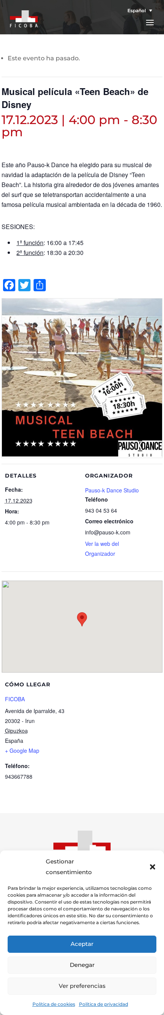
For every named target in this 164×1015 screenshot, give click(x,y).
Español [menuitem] (136, 10)
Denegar (82, 964)
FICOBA (15, 699)
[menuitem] (137, 10)
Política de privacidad (103, 1004)
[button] (152, 867)
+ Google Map (22, 750)
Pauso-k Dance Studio (112, 490)
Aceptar (82, 943)
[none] (137, 10)
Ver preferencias (82, 985)
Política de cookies (53, 1004)
